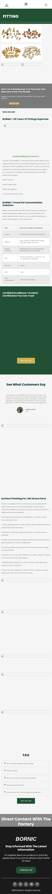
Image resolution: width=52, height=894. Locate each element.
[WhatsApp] (26, 884)
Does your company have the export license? (21, 778)
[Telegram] (37, 884)
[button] (26, 4)
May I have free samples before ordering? (20, 764)
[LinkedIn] (31, 884)
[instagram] (20, 884)
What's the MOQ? (12, 771)
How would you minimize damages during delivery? (24, 792)
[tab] (26, 763)
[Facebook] (14, 884)
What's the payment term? (15, 785)
